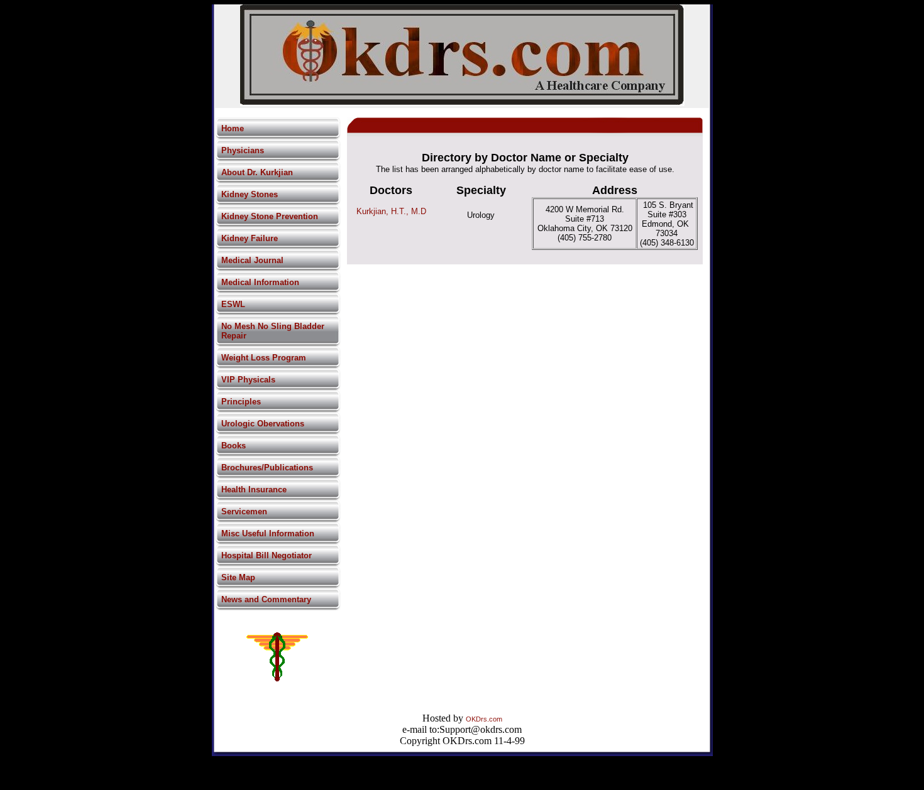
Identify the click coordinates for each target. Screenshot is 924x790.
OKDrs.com (484, 719)
